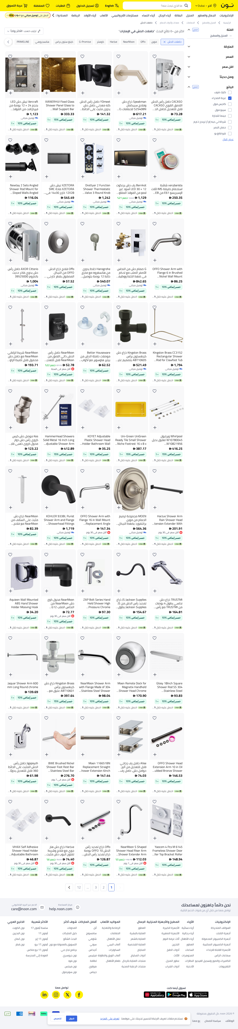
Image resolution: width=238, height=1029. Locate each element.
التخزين (175, 945)
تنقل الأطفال (113, 939)
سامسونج (91, 934)
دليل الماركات (69, 934)
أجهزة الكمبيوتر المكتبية (217, 945)
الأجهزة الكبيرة (171, 928)
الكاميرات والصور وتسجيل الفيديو (213, 961)
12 (79, 887)
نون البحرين (19, 934)
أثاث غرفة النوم (171, 939)
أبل (95, 928)
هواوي (93, 967)
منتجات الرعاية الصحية (134, 967)
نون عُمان (19, 939)
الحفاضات (115, 934)
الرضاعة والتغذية (111, 928)
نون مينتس (71, 967)
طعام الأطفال (113, 961)
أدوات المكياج (138, 956)
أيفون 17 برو (41, 945)
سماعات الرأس (223, 956)
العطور (190, 945)
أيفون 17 (43, 934)
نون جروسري (70, 956)
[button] (120, 887)
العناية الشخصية (137, 945)
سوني (93, 945)
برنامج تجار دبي (69, 950)
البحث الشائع (70, 939)
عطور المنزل (172, 961)
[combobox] (153, 6)
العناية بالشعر (138, 939)
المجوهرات (188, 956)
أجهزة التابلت (223, 934)
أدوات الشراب (172, 967)
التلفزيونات (225, 967)
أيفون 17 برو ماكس (37, 950)
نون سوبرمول (69, 972)
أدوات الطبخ (173, 950)
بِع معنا (196, 1021)
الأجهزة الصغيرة (170, 934)
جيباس (93, 972)
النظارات (189, 961)
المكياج (141, 950)
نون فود (72, 961)
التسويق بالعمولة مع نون (63, 945)
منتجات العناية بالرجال (134, 961)
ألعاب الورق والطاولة (109, 956)
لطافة (93, 961)
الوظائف (229, 1021)
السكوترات (114, 950)
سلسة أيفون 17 (39, 928)
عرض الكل (228, 176)
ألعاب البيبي (113, 945)
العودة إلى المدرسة (37, 956)
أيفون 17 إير (41, 939)
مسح (195, 29)
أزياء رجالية (188, 934)
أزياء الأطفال (187, 939)
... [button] (88, 887)
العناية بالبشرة (138, 934)
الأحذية (190, 967)
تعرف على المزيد (109, 1019)
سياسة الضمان (213, 1021)
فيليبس (92, 956)
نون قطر (20, 945)
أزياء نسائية (188, 928)
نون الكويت (18, 928)
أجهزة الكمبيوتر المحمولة (216, 939)
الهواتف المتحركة (221, 928)
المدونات (72, 928)
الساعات (189, 950)
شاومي (92, 939)
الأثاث (176, 956)
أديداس (93, 950)
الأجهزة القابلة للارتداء (218, 950)
